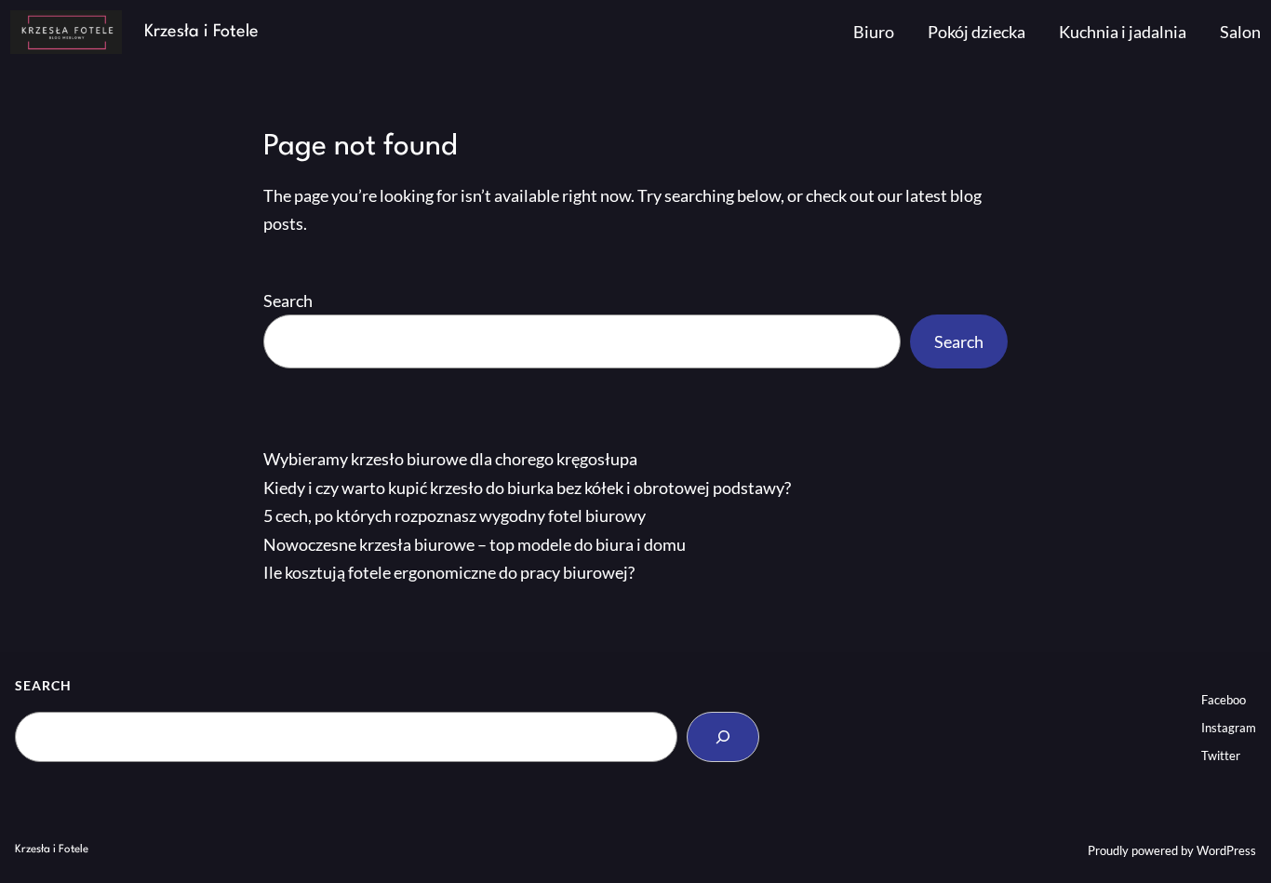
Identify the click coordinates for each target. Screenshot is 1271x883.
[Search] (723, 737)
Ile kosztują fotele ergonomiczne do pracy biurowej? (449, 572)
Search (288, 300)
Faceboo (1223, 699)
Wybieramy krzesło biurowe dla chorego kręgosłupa (450, 458)
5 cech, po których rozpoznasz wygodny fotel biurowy (454, 515)
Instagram (1228, 727)
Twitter (1220, 755)
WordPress (1226, 850)
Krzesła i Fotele (201, 31)
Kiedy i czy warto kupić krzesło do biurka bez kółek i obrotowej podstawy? (527, 487)
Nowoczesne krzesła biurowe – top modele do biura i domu (474, 544)
